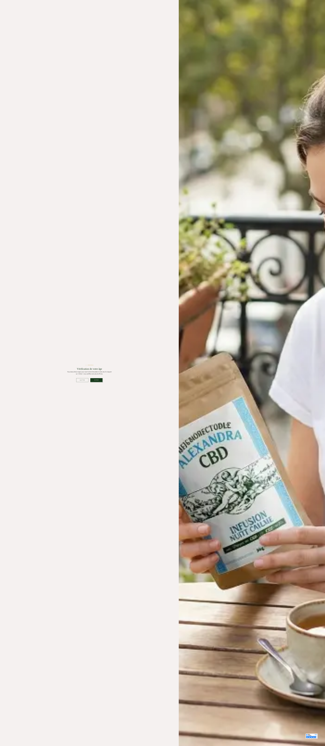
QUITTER (82, 380)
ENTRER (96, 380)
